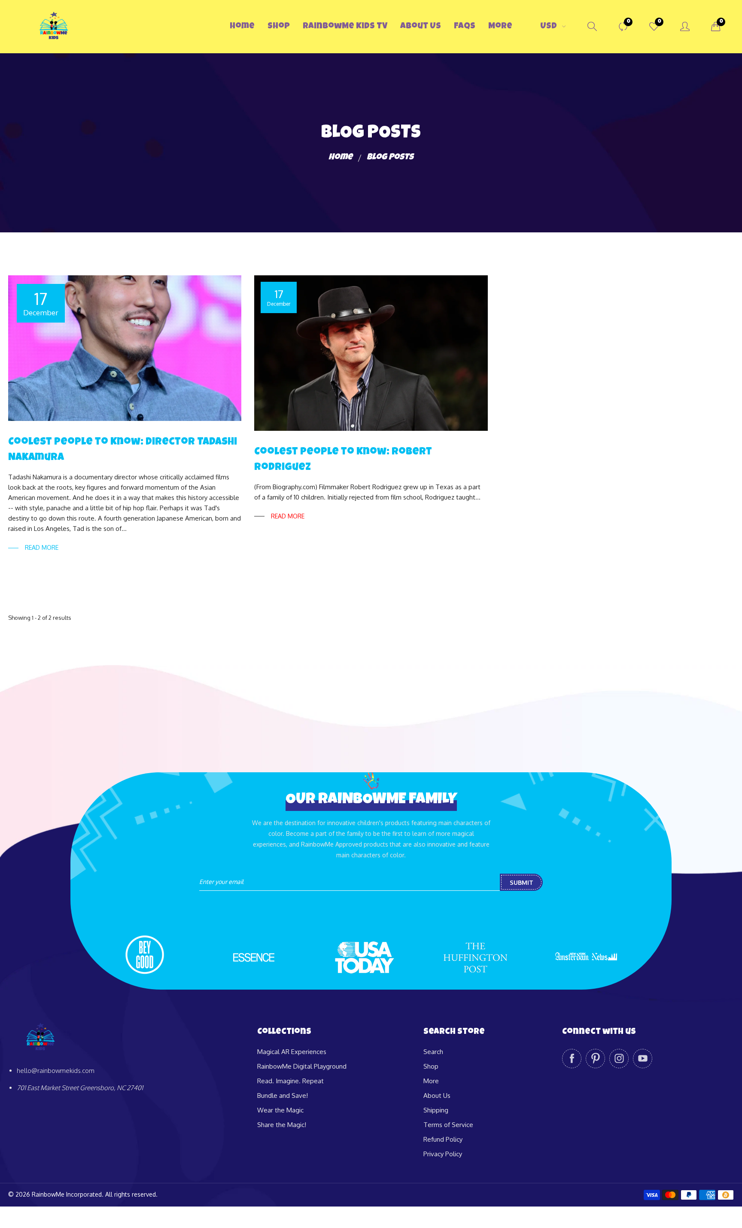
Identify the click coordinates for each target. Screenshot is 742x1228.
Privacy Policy (442, 1154)
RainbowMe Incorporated (67, 1194)
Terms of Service (448, 1125)
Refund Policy (442, 1139)
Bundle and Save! (282, 1095)
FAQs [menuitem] (464, 26)
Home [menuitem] (242, 26)
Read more (41, 547)
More (431, 1081)
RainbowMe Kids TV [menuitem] (345, 26)
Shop (430, 1066)
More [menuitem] (500, 26)
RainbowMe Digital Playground (302, 1066)
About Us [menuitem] (420, 26)
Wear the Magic (280, 1110)
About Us (436, 1095)
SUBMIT (521, 882)
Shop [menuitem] (279, 26)
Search (433, 1052)
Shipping (435, 1110)
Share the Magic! (281, 1125)
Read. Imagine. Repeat (290, 1081)
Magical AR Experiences (291, 1052)
